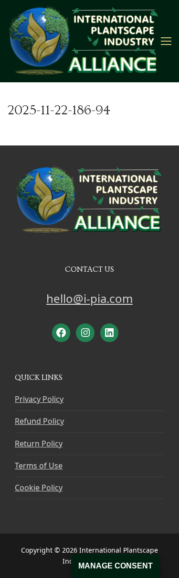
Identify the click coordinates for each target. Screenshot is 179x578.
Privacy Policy (39, 399)
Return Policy (39, 443)
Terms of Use (39, 465)
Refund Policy (39, 421)
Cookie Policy (39, 487)
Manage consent (115, 566)
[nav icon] (166, 41)
